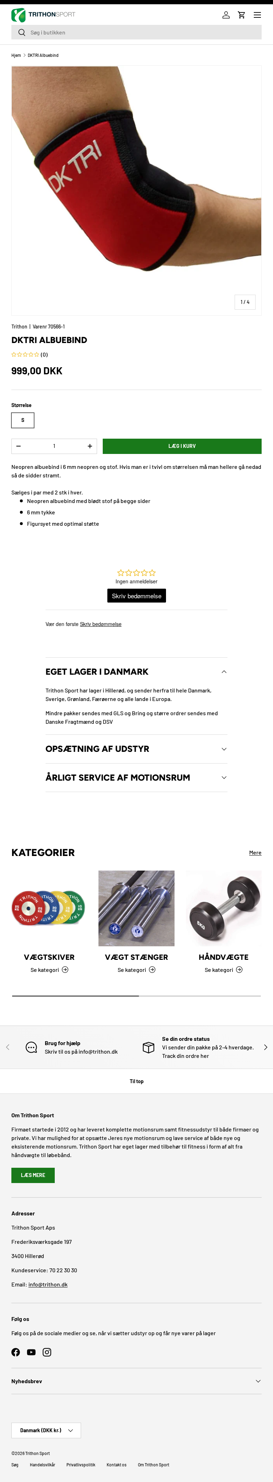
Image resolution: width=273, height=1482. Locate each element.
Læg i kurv (182, 446)
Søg (14, 1464)
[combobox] (136, 32)
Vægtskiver (49, 957)
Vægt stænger (136, 957)
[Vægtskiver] (49, 908)
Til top (137, 1081)
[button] (242, 15)
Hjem (16, 55)
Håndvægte (223, 957)
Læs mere (33, 1175)
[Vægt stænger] (136, 908)
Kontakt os (117, 1464)
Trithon (19, 326)
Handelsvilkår (42, 1464)
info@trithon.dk (48, 1284)
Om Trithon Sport (153, 1464)
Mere (255, 852)
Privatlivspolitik (80, 1464)
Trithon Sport (37, 1453)
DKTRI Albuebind (43, 55)
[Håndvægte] (224, 908)
